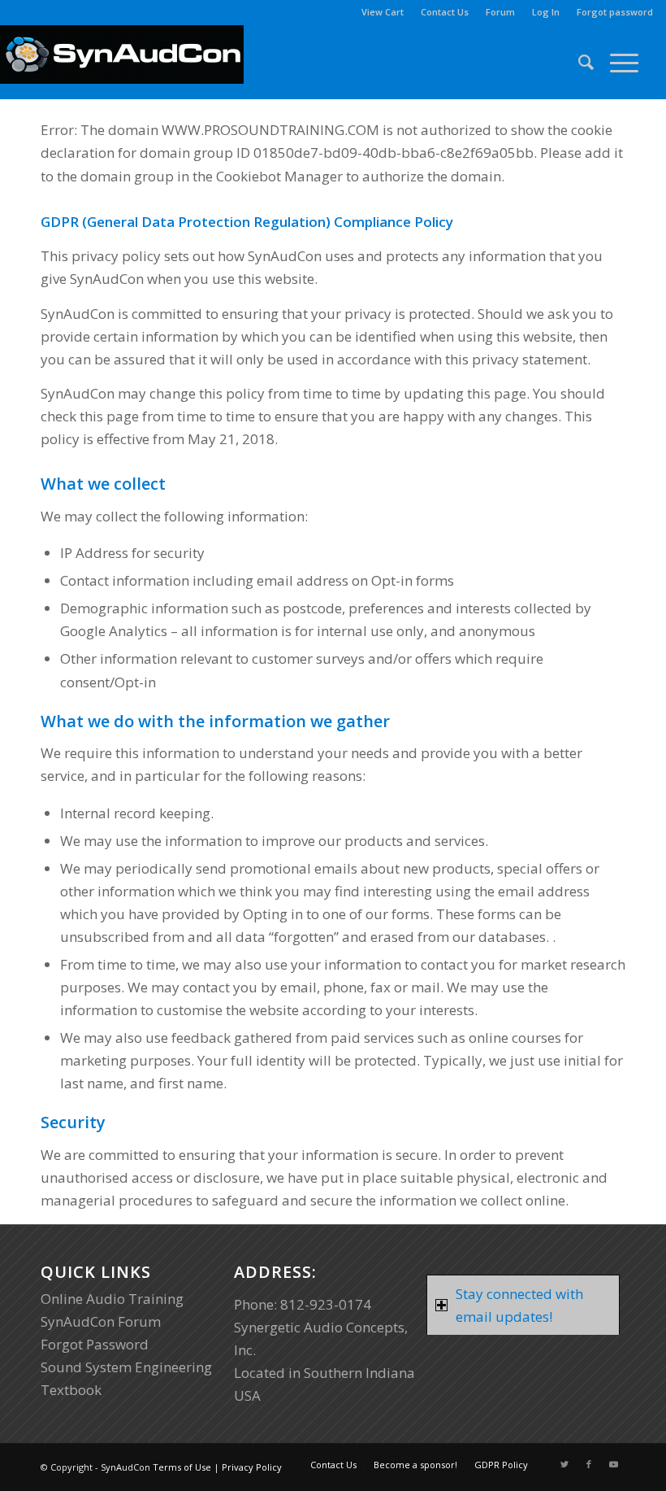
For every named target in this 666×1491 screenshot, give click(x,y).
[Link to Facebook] (589, 1464)
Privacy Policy (252, 1467)
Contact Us (445, 12)
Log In (546, 12)
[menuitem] (383, 12)
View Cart (382, 12)
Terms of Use (182, 1467)
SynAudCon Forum (101, 1321)
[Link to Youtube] (613, 1464)
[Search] (578, 61)
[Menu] (616, 61)
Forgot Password (95, 1344)
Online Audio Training (112, 1298)
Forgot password (615, 12)
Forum (500, 12)
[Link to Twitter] (564, 1464)
